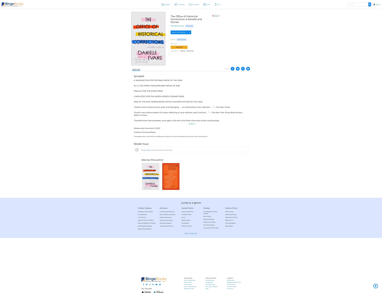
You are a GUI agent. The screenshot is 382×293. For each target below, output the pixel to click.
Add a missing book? (190, 286)
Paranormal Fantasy (209, 222)
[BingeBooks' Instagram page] (150, 284)
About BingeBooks (189, 280)
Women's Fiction (187, 226)
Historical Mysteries (143, 223)
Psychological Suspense (145, 226)
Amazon (179, 47)
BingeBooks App (189, 288)
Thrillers (141, 208)
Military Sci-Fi (229, 220)
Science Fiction (231, 208)
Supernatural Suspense (144, 229)
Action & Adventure (187, 211)
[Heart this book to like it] (213, 16)
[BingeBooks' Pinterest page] (160, 284)
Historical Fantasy (208, 219)
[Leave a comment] (219, 16)
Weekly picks (231, 280)
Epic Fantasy (207, 216)
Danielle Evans (177, 26)
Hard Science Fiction (231, 217)
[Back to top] (375, 286)
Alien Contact (229, 211)
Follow (189, 26)
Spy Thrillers (149, 211)
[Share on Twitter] (238, 69)
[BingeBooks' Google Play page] (158, 292)
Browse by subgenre (212, 286)
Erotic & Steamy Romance (167, 214)
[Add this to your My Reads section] (216, 16)
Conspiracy (141, 211)
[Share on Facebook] (232, 69)
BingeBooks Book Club (234, 282)
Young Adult (185, 223)
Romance (163, 208)
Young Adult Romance (166, 226)
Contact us (230, 288)
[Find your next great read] (36, 4)
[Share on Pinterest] (248, 69)
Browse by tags (210, 284)
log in (149, 150)
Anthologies (181, 39)
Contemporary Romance (167, 211)
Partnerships (188, 284)
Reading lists (209, 282)
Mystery (148, 208)
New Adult (215, 228)
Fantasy (206, 208)
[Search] (369, 4)
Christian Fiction (186, 214)
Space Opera (229, 226)
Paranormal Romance (166, 220)
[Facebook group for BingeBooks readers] (143, 284)
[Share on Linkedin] (243, 69)
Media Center (188, 282)
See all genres (191, 233)
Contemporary (207, 211)
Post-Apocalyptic (230, 223)
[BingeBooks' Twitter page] (146, 284)
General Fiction (187, 208)
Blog (207, 288)
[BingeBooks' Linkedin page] (153, 284)
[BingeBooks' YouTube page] (156, 284)
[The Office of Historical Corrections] (150, 176)
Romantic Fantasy (208, 225)
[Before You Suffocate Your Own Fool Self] (171, 176)
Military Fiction (186, 220)
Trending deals (210, 280)
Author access (231, 284)
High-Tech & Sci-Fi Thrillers (146, 220)
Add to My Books (179, 32)
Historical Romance (166, 217)
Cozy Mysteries (142, 214)
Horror (184, 217)
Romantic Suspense (166, 223)
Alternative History (231, 214)
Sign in (378, 4)
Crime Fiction (142, 217)
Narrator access (231, 286)
